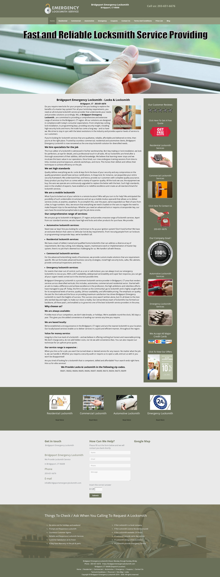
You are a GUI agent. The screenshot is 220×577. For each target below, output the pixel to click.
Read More (60, 420)
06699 (123, 371)
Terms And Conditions (143, 21)
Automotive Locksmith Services (160, 275)
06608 (99, 371)
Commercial (76, 21)
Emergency (102, 21)
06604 (75, 371)
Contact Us (125, 21)
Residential (63, 21)
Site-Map (120, 572)
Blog (168, 21)
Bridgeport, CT (86, 103)
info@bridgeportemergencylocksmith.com (63, 483)
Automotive (89, 21)
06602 (69, 371)
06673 (117, 371)
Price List (159, 21)
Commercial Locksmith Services (160, 177)
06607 (93, 371)
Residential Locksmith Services (160, 146)
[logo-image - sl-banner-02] (110, 59)
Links (127, 572)
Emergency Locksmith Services (160, 305)
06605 (81, 371)
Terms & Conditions (98, 572)
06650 (111, 371)
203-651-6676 (166, 6)
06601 (62, 371)
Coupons (114, 21)
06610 (105, 371)
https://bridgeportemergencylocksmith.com (118, 564)
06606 (87, 371)
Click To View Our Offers (160, 351)
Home (52, 21)
